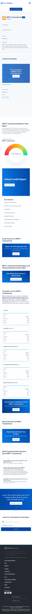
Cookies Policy (8, 582)
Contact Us (7, 571)
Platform (7, 565)
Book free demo (16, 597)
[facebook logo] (3, 97)
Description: (4, 42)
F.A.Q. (6, 577)
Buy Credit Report (17, 9)
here (22, 301)
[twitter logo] (5, 97)
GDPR (6, 584)
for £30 (16, 155)
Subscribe (16, 76)
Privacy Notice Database (10, 579)
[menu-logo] (6, 3)
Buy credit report (10, 185)
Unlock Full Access (16, 279)
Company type (5, 24)
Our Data (6, 568)
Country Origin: (5, 89)
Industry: (4, 36)
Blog (6, 563)
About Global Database (10, 560)
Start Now (16, 253)
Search (16, 529)
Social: (3, 94)
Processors (7, 587)
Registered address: (6, 84)
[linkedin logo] (8, 97)
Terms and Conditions (10, 574)
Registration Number (6, 29)
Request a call (16, 600)
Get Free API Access (16, 503)
